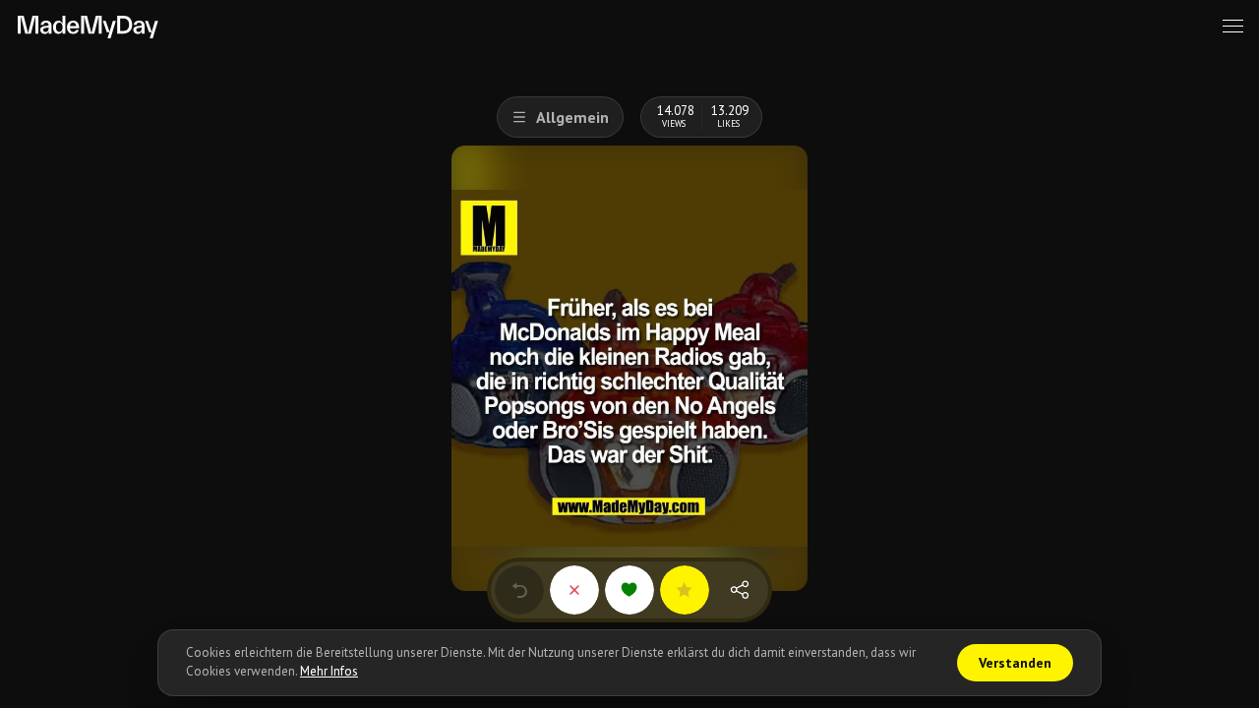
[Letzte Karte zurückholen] (519, 590)
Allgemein (572, 117)
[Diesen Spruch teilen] (739, 590)
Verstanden (1015, 663)
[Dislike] (574, 590)
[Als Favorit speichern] (684, 590)
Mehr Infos (329, 671)
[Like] (629, 590)
